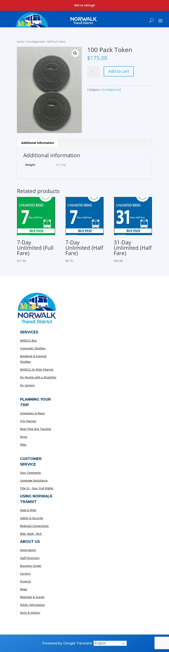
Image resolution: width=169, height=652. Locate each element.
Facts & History (30, 613)
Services (29, 332)
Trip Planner (28, 421)
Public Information (32, 605)
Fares (23, 437)
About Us (30, 541)
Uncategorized (36, 41)
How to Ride (28, 510)
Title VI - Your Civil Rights (36, 488)
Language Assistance (34, 480)
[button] (75, 53)
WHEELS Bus (28, 340)
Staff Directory (30, 558)
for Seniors (27, 385)
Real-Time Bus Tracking (35, 429)
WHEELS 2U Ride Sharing (36, 369)
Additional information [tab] (37, 143)
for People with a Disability (38, 377)
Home (21, 41)
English (100, 643)
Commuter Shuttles (33, 348)
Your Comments (30, 473)
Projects (25, 581)
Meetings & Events (32, 597)
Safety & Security (31, 518)
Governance (28, 550)
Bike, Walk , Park (31, 534)
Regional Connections (34, 526)
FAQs (23, 444)
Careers (25, 574)
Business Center (31, 566)
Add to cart (118, 71)
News (23, 589)
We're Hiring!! (84, 5)
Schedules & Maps (32, 413)
